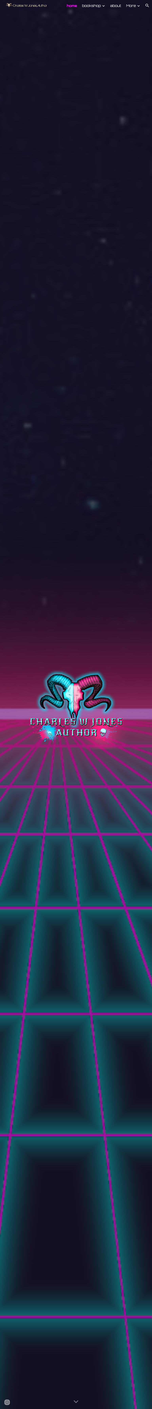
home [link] (72, 5)
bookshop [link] (91, 5)
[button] (147, 5)
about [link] (115, 5)
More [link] (131, 5)
